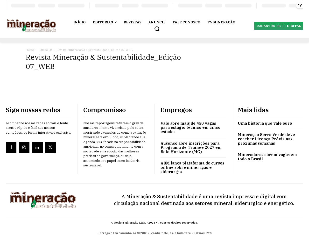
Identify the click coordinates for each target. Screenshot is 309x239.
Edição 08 (45, 50)
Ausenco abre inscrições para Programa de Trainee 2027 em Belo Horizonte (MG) (191, 147)
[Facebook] (11, 147)
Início (30, 50)
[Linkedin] (37, 147)
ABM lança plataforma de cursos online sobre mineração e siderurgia (192, 167)
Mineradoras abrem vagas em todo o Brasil (267, 156)
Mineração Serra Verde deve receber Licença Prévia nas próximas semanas (266, 138)
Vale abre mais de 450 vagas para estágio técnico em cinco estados (190, 127)
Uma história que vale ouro (265, 123)
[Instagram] (24, 147)
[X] (50, 147)
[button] (157, 29)
